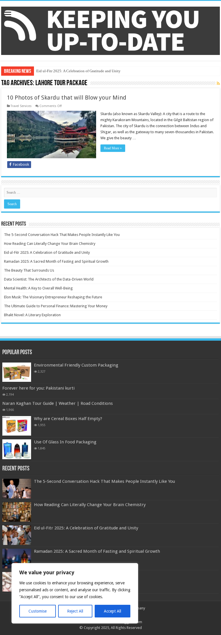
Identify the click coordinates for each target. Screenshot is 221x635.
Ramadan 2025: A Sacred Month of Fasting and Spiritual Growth (56, 261)
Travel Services (21, 106)
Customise (37, 611)
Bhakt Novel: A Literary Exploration (32, 315)
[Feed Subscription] (218, 83)
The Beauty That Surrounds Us (29, 270)
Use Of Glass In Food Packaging (65, 442)
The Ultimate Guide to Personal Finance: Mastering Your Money (55, 306)
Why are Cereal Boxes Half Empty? (68, 418)
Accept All (112, 611)
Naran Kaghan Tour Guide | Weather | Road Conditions (57, 403)
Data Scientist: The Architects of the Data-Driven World (49, 279)
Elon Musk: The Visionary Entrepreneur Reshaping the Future (53, 297)
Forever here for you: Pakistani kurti (38, 388)
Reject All (75, 611)
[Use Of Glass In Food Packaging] (16, 449)
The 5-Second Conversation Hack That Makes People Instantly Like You (62, 234)
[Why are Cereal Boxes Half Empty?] (16, 426)
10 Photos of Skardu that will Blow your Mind (66, 97)
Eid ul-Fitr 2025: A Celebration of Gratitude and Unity (78, 71)
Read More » (113, 148)
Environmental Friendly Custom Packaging (76, 365)
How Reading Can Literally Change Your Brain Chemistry (49, 243)
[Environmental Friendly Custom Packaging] (16, 372)
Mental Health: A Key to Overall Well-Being (38, 288)
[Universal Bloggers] (110, 30)
